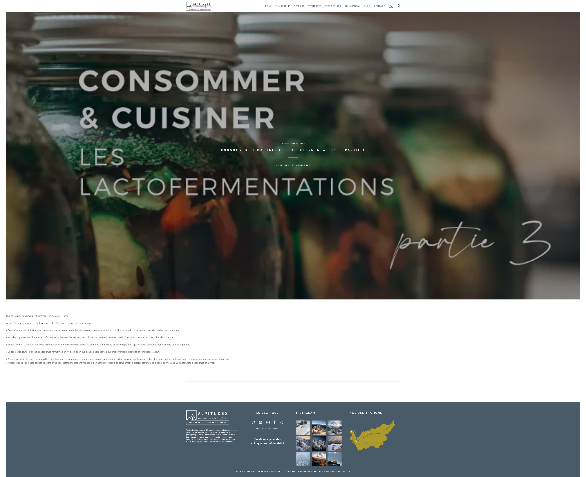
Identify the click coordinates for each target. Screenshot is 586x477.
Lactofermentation (293, 144)
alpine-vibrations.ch (338, 471)
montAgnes (303, 165)
